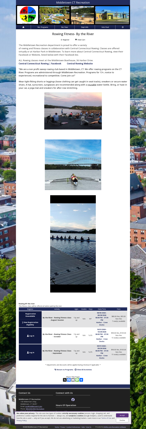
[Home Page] (23, 27)
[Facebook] (73, 399)
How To (88, 427)
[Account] (122, 27)
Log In (31, 336)
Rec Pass (64, 27)
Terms (57, 427)
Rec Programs (43, 27)
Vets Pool (105, 27)
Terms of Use (106, 418)
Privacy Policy (22, 420)
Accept (122, 415)
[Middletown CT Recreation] (73, 15)
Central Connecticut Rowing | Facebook (40, 63)
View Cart (81, 40)
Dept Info (84, 27)
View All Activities (84, 370)
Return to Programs (64, 370)
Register (66, 40)
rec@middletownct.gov (33, 406)
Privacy (62, 427)
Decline (122, 420)
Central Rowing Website (80, 63)
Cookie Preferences (73, 427)
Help (83, 427)
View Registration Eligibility (30, 323)
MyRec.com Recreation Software (115, 427)
